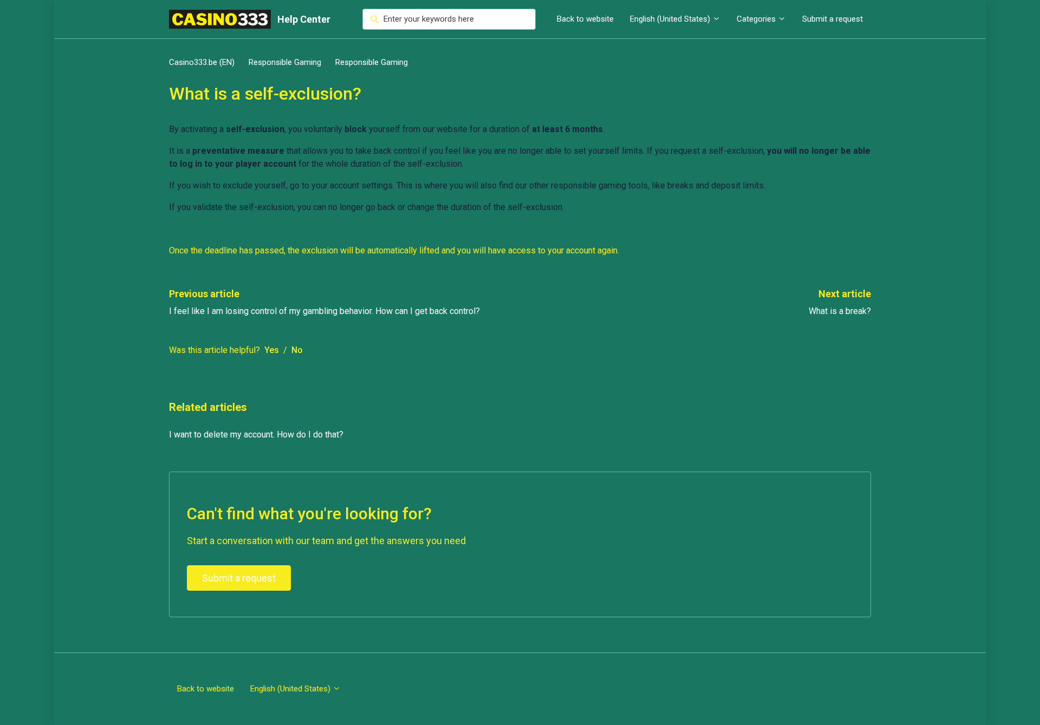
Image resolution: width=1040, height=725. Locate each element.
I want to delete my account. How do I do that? (256, 434)
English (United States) (671, 19)
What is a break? (840, 311)
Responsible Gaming (285, 62)
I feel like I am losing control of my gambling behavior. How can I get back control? (324, 311)
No (297, 350)
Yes (271, 350)
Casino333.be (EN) (202, 62)
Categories (757, 19)
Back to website (585, 19)
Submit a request (832, 19)
